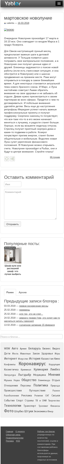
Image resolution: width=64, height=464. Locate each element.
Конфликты (9, 364)
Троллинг (43, 406)
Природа (55, 385)
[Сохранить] (6, 158)
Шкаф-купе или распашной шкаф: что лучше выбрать (12, 261)
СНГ (47, 395)
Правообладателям (14, 438)
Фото (9, 410)
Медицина (39, 374)
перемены (24, 310)
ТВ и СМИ (41, 400)
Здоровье (47, 353)
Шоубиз (18, 411)
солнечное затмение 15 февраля (37, 325)
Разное (56, 390)
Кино (57, 358)
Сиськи (56, 395)
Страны (29, 400)
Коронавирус (32, 364)
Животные (25, 353)
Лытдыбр (24, 375)
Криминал (26, 369)
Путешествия (37, 390)
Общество (29, 380)
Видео (56, 348)
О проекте (20, 431)
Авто (15, 348)
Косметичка (11, 369)
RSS (18, 441)
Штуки (28, 411)
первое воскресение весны (33, 306)
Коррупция (54, 364)
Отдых (56, 380)
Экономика (40, 411)
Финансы (55, 406)
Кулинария (41, 369)
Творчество (54, 400)
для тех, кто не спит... (31, 314)
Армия (23, 348)
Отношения (11, 385)
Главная (9, 431)
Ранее (10, 292)
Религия (38, 395)
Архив (23, 292)
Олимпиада (44, 380)
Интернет (10, 358)
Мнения (54, 375)
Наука (17, 380)
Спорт (19, 400)
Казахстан (47, 358)
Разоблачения (11, 395)
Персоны (25, 385)
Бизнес (46, 348)
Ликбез (55, 369)
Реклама (26, 395)
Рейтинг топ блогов (46, 431)
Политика (40, 385)
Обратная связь (13, 435)
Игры (57, 353)
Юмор (50, 411)
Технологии (12, 406)
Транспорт (29, 405)
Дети (7, 353)
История (34, 358)
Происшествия (13, 390)
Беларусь (34, 348)
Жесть (15, 353)
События (9, 400)
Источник (55, 157)
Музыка (8, 380)
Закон (36, 353)
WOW (7, 348)
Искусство (23, 358)
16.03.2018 (23, 23)
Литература (10, 375)
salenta (10, 23)
